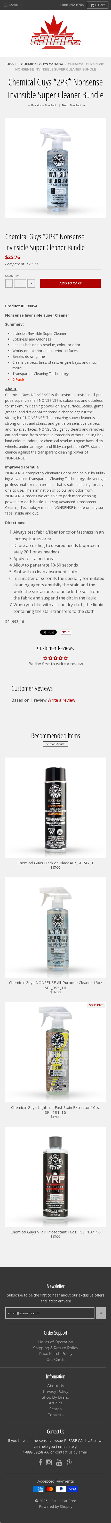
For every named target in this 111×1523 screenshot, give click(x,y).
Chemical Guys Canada (42, 64)
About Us (55, 1385)
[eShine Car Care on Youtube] (59, 1462)
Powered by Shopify (55, 1506)
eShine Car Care (63, 1500)
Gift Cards (55, 1359)
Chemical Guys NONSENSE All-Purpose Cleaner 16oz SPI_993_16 (55, 985)
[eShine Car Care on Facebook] (40, 1462)
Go (101, 1313)
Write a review (61, 700)
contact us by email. (71, 1452)
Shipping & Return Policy (55, 1348)
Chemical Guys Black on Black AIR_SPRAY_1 (56, 862)
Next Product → (73, 105)
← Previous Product (42, 105)
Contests (55, 1415)
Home (11, 64)
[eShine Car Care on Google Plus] (70, 1462)
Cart (100, 5)
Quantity (12, 276)
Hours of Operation (55, 1342)
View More (55, 744)
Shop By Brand (55, 1397)
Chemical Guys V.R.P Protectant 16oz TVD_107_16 (56, 1232)
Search (55, 1409)
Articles (55, 1403)
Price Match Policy (56, 1353)
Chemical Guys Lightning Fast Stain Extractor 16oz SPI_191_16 (55, 1110)
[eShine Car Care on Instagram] (49, 1462)
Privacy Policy (55, 1391)
